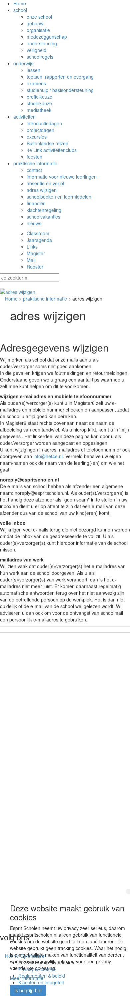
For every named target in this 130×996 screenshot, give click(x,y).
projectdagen (40, 130)
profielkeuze (39, 96)
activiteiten (24, 116)
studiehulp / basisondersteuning (60, 90)
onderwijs (23, 63)
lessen (33, 70)
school (20, 10)
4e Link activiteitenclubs (52, 150)
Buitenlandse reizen (47, 143)
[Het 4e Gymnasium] (65, 292)
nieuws (34, 223)
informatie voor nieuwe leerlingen (62, 176)
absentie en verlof (45, 183)
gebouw (35, 23)
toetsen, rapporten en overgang (60, 76)
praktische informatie (35, 163)
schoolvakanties (43, 216)
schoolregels (40, 56)
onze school (39, 16)
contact (34, 170)
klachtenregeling (44, 210)
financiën (36, 203)
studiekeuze (39, 103)
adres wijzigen (42, 190)
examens (36, 83)
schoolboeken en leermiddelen (59, 196)
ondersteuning (42, 43)
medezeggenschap (47, 36)
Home (19, 3)
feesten (34, 156)
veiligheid (36, 50)
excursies (37, 136)
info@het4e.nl (48, 456)
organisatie (38, 30)
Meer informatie (26, 978)
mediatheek (39, 110)
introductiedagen (44, 123)
